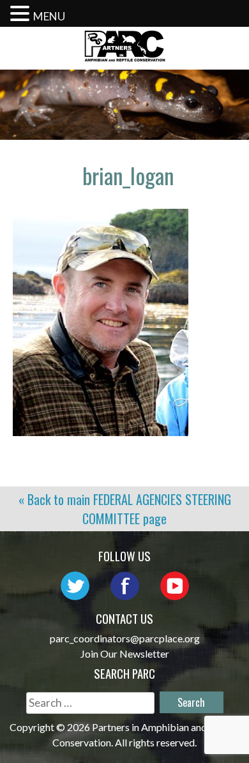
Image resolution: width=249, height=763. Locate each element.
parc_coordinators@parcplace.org (125, 638)
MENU (49, 16)
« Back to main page (125, 509)
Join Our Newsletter (124, 653)
